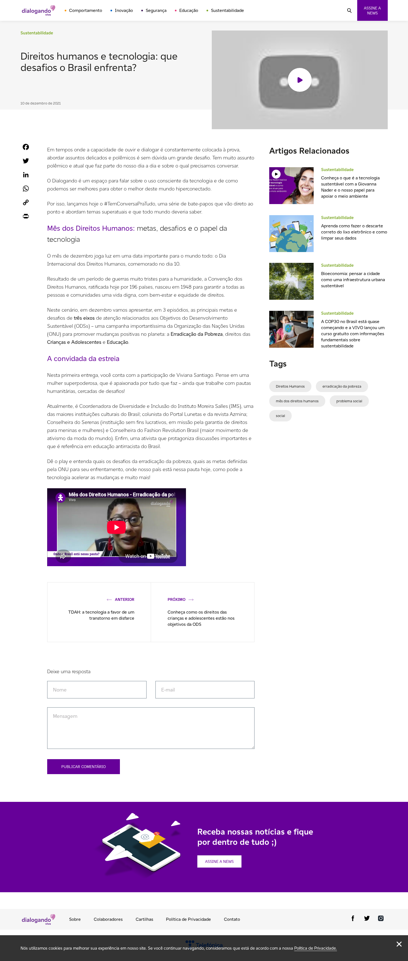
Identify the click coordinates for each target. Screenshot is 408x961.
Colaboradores (108, 919)
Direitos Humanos (290, 386)
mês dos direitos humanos (297, 401)
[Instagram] (381, 919)
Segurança (156, 10)
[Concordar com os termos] (399, 944)
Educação (188, 10)
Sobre (75, 919)
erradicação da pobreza (342, 386)
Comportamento (85, 10)
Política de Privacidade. (315, 948)
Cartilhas (144, 919)
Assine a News (219, 861)
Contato (232, 919)
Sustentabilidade (227, 10)
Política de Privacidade (188, 919)
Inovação (124, 10)
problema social (349, 401)
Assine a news (372, 11)
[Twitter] (367, 919)
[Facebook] (353, 919)
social (280, 415)
